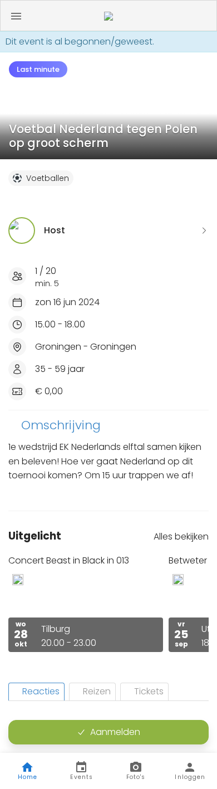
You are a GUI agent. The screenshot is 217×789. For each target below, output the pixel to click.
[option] (85, 603)
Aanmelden (115, 732)
